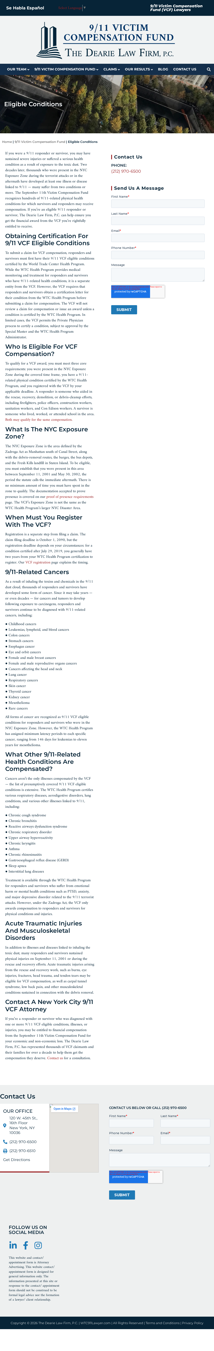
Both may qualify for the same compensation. (39, 420)
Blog (163, 69)
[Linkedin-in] (13, 1245)
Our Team (16, 69)
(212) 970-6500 (126, 171)
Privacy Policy (192, 1323)
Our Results (137, 69)
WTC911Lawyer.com (95, 1323)
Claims (110, 69)
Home (7, 142)
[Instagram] (38, 1245)
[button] (208, 69)
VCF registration (37, 562)
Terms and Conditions (163, 1323)
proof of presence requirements (69, 497)
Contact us (55, 1058)
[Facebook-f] (25, 1245)
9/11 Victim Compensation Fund (64, 69)
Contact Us (184, 69)
